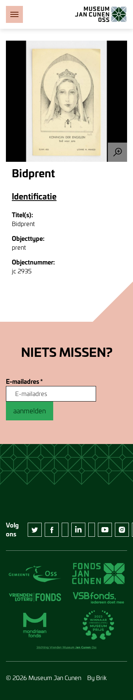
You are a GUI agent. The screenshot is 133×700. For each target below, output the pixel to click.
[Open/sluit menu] (14, 14)
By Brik (97, 678)
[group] (66, 101)
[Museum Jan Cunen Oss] (101, 14)
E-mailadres (24, 381)
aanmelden (29, 410)
